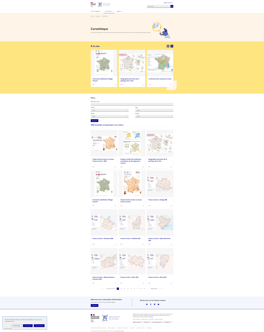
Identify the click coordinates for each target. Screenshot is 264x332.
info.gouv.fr (146, 322)
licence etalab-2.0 (118, 331)
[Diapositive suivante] (171, 46)
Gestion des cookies (141, 328)
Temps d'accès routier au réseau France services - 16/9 (103, 160)
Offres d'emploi (159, 319)
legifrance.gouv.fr (137, 322)
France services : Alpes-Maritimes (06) (159, 239)
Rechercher (171, 6)
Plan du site (132, 328)
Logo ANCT (151, 319)
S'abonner (94, 305)
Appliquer (94, 120)
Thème (92, 107)
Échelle (137, 113)
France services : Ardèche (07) (130, 238)
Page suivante (154, 288)
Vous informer (108, 11)
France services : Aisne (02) (157, 277)
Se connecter (169, 2)
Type (136, 107)
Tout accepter (39, 325)
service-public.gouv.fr (157, 322)
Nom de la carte (95, 101)
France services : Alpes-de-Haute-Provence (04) (103, 278)
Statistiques (149, 328)
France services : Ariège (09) (157, 200)
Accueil (92, 16)
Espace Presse (144, 319)
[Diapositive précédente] (168, 46)
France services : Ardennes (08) (102, 238)
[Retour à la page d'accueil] (104, 4)
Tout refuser (28, 325)
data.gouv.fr (167, 322)
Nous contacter (136, 319)
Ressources (98, 16)
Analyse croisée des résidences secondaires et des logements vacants (130, 161)
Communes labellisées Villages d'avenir (102, 80)
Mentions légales (111, 328)
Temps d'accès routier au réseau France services (131, 201)
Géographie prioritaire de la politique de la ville (130, 80)
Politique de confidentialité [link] (8, 328)
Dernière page (162, 289)
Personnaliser (16, 325)
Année (92, 113)
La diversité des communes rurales (160, 79)
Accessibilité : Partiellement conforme (98, 328)
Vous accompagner (95, 11)
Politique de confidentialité (122, 328)
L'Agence (119, 11)
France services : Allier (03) (129, 277)
